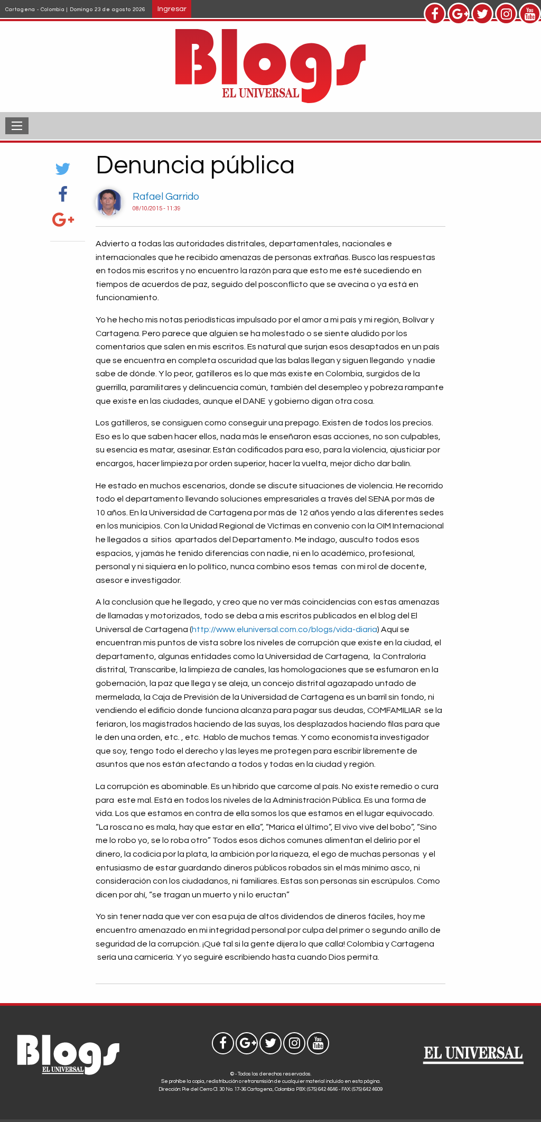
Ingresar (171, 9)
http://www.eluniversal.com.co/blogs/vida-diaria (284, 629)
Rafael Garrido (166, 196)
